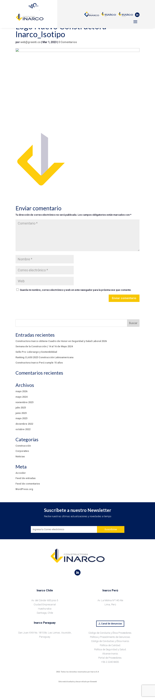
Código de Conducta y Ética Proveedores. (110, 632)
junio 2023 (21, 413)
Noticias (20, 456)
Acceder (21, 472)
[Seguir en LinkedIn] (77, 572)
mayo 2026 (21, 391)
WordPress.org (24, 489)
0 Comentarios (68, 42)
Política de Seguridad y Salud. (110, 649)
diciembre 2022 (24, 423)
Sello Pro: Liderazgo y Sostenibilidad (36, 351)
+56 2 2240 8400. (110, 661)
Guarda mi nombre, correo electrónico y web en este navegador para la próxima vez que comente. (76, 290)
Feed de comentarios (28, 483)
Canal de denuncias (111, 623)
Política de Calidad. (110, 645)
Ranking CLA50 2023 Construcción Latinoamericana (44, 357)
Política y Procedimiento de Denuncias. (110, 637)
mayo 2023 (21, 418)
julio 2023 (21, 407)
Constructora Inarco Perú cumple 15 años (39, 362)
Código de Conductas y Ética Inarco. (110, 641)
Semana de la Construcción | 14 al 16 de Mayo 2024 (44, 346)
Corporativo (22, 451)
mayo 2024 (21, 396)
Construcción (23, 445)
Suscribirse (111, 529)
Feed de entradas (26, 478)
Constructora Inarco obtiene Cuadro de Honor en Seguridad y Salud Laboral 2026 (61, 341)
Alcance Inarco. (110, 653)
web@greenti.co (30, 42)
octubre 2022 (23, 429)
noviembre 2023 (24, 402)
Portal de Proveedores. (110, 657)
